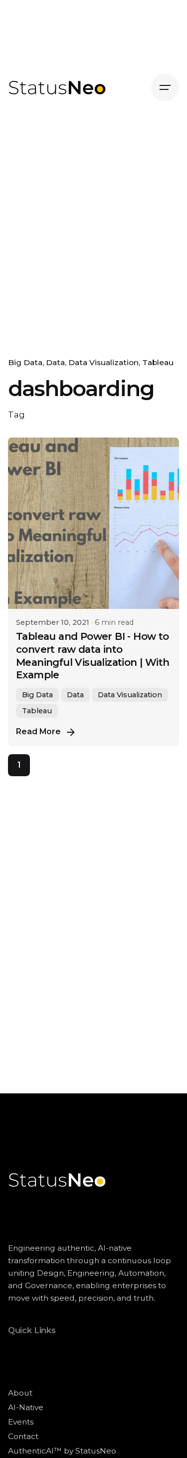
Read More (38, 731)
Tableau (158, 362)
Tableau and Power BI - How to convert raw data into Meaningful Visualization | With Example (92, 655)
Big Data (25, 362)
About (20, 1393)
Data (55, 362)
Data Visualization (103, 362)
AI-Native (25, 1407)
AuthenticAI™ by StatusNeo (62, 1451)
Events (20, 1422)
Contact (23, 1436)
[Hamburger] (165, 87)
